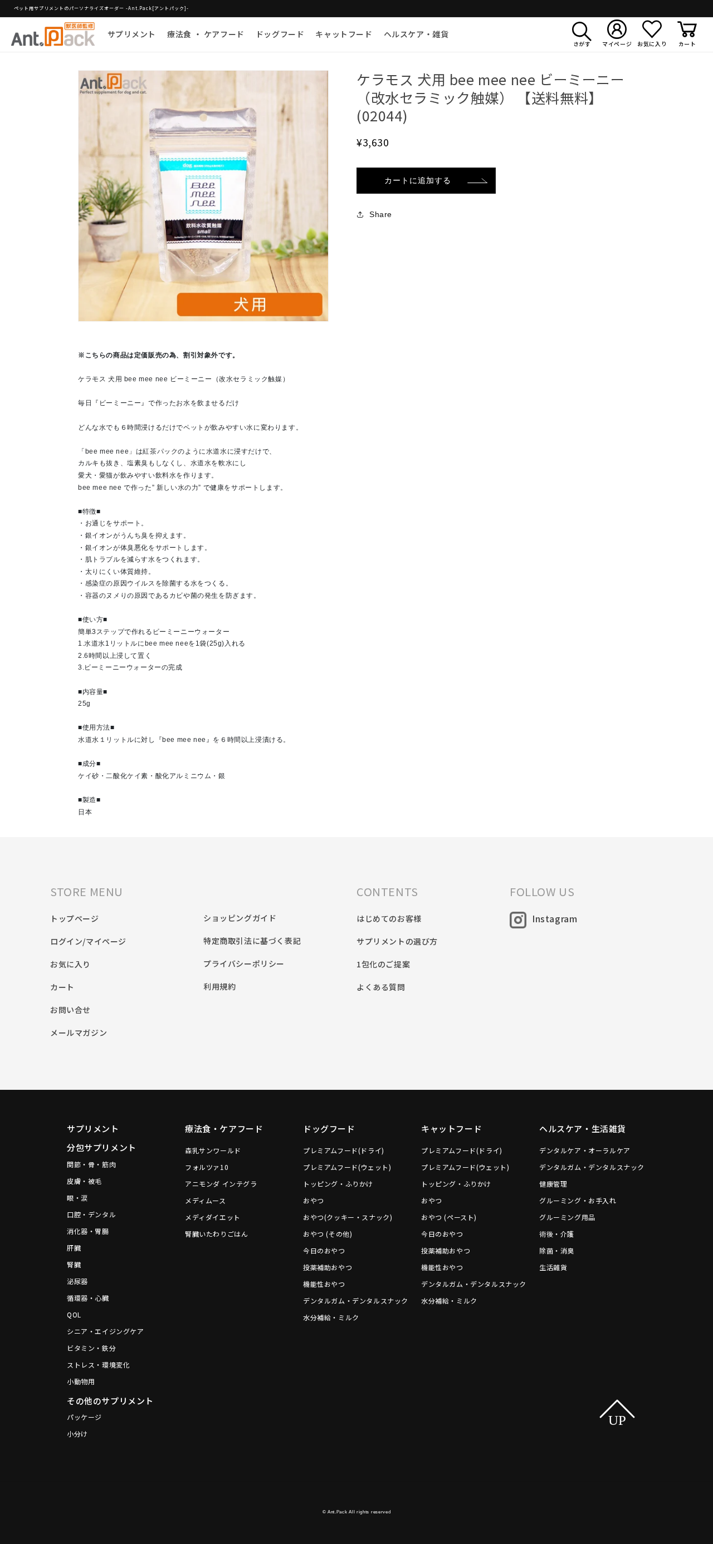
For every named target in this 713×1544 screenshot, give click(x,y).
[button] (132, 34)
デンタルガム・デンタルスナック (355, 1300)
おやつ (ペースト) (449, 1217)
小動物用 (81, 1381)
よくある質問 (381, 986)
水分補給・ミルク (331, 1317)
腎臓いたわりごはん (216, 1233)
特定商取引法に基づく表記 (252, 940)
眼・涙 (77, 1197)
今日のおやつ (324, 1250)
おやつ (313, 1200)
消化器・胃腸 (88, 1231)
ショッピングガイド (239, 917)
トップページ (74, 918)
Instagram (554, 918)
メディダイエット (213, 1217)
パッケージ (84, 1417)
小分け (77, 1433)
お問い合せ (70, 1009)
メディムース (205, 1200)
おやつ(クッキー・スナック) (347, 1217)
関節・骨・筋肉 (91, 1164)
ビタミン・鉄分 (91, 1348)
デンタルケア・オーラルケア (585, 1150)
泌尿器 (77, 1281)
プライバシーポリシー (244, 963)
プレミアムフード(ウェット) (347, 1167)
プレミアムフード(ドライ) (343, 1150)
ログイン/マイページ (88, 941)
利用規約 (219, 986)
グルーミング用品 (567, 1217)
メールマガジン (78, 1032)
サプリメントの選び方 (397, 941)
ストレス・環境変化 (98, 1364)
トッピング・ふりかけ (338, 1183)
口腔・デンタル (91, 1214)
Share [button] (380, 214)
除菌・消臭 (556, 1250)
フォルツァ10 (206, 1167)
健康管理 (553, 1183)
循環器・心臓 (88, 1297)
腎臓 (74, 1264)
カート (62, 986)
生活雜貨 (553, 1267)
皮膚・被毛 (84, 1181)
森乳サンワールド (213, 1150)
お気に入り (70, 964)
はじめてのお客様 (389, 918)
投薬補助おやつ (327, 1267)
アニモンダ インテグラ (221, 1183)
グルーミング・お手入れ (578, 1200)
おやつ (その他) (327, 1233)
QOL (74, 1314)
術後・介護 (556, 1233)
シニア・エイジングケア (105, 1331)
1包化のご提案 (383, 964)
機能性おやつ (324, 1284)
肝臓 (74, 1247)
